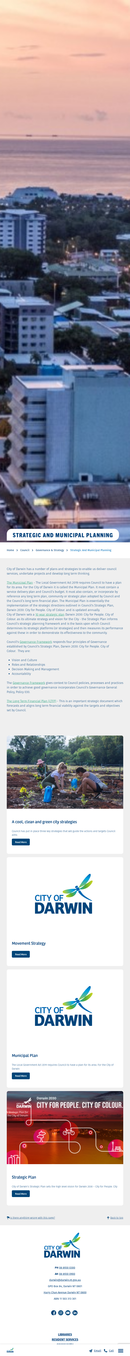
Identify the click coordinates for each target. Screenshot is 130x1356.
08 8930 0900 (67, 1274)
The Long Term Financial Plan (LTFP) (31, 701)
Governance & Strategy (50, 550)
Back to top (116, 1217)
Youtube (67, 1312)
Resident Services (65, 1339)
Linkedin (75, 1312)
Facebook (53, 1312)
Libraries (65, 1334)
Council (24, 550)
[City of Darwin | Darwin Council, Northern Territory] (10, 1350)
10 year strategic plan (49, 614)
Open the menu (119, 1351)
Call (111, 1351)
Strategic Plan (24, 1177)
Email (97, 1351)
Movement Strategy (29, 943)
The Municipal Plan (20, 582)
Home (10, 550)
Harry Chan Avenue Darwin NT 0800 (65, 1292)
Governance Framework (36, 642)
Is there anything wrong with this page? (32, 1217)
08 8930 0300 (67, 1268)
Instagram (60, 1312)
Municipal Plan (25, 1055)
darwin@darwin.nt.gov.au (65, 1280)
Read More (21, 842)
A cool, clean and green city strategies (44, 822)
